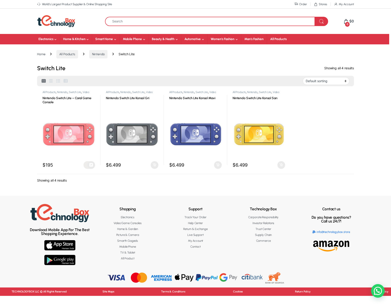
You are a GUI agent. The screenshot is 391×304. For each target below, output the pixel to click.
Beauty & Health (163, 39)
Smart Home (104, 39)
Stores (323, 4)
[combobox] (210, 21)
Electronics (45, 39)
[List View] (58, 81)
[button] (378, 291)
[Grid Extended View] (51, 81)
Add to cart (154, 165)
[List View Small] (66, 81)
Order (303, 4)
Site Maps (108, 291)
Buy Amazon (89, 165)
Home (41, 54)
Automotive (192, 39)
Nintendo (98, 54)
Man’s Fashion (254, 39)
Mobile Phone (132, 39)
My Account (346, 4)
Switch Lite (75, 92)
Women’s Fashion (222, 39)
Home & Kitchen (74, 39)
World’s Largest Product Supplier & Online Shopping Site (77, 4)
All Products (278, 39)
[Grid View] (44, 81)
